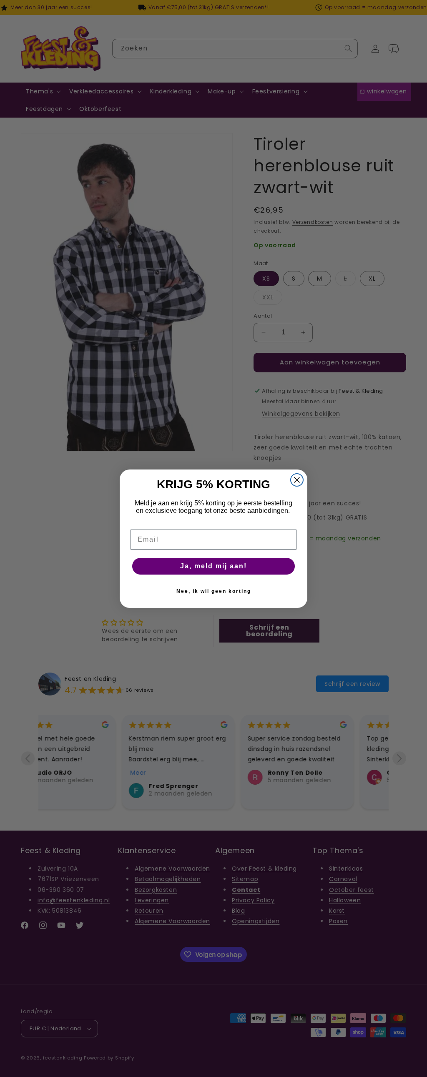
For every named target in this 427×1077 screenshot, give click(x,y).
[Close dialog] (297, 480)
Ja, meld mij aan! (213, 566)
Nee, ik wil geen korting (213, 591)
